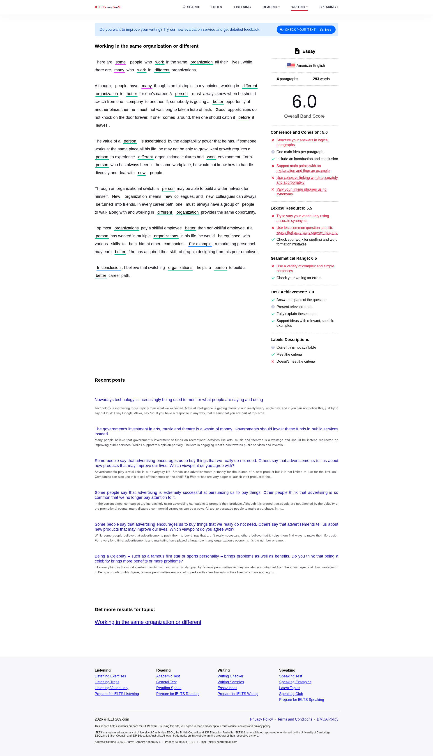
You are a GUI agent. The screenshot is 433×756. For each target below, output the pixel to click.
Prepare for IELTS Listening (117, 694)
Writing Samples (231, 682)
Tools (216, 7)
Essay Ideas (227, 688)
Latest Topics (289, 688)
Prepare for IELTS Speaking (301, 700)
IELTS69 (107, 7)
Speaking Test (290, 676)
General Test (166, 682)
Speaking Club (291, 694)
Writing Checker (230, 676)
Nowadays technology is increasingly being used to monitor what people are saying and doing (179, 399)
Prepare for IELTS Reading (178, 694)
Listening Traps (107, 682)
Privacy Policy (261, 719)
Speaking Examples (295, 682)
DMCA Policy (327, 719)
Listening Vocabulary (111, 688)
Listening (242, 7)
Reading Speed (169, 688)
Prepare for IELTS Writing (238, 694)
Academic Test (168, 676)
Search (193, 7)
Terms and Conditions (294, 719)
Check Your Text (308, 29)
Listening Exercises (110, 676)
